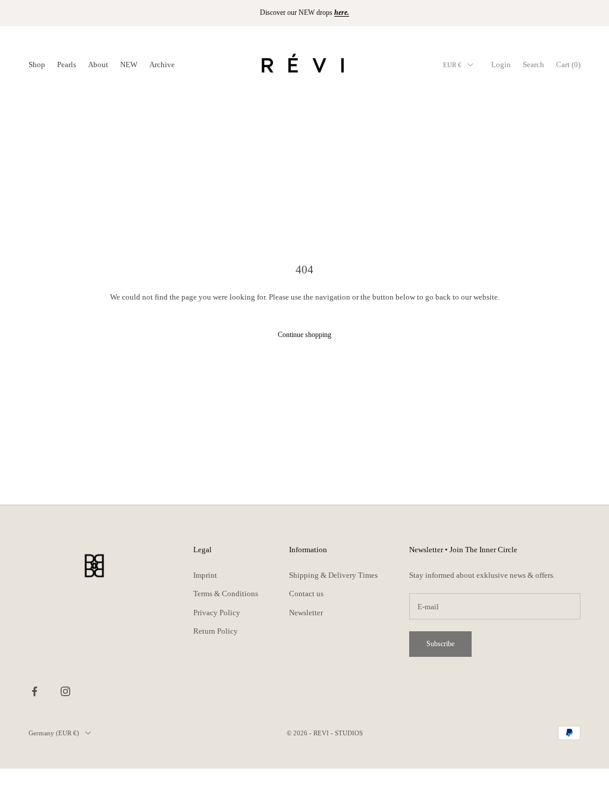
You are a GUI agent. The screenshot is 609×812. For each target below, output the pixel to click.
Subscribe (440, 644)
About (98, 64)
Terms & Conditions (225, 593)
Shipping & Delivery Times (333, 575)
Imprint (205, 575)
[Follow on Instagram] (65, 691)
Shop (37, 64)
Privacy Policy (216, 612)
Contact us (306, 593)
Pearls (66, 64)
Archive (162, 64)
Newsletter (306, 612)
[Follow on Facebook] (34, 691)
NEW (128, 64)
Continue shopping (304, 335)
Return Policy (215, 631)
